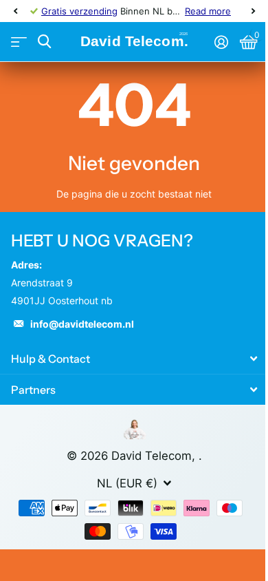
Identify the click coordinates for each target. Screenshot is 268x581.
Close (134, 359)
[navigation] (15, 11)
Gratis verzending (79, 11)
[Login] (221, 42)
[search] (44, 41)
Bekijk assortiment (19, 42)
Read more (208, 11)
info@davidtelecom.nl (82, 324)
